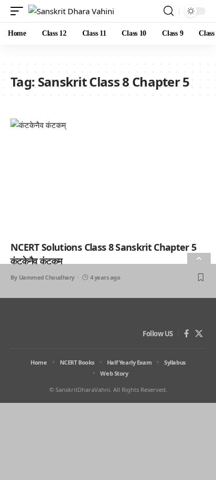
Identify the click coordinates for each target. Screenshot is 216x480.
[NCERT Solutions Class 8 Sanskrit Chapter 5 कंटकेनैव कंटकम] (108, 177)
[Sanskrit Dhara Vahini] (71, 11)
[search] (168, 11)
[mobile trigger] (19, 11)
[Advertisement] (108, 372)
